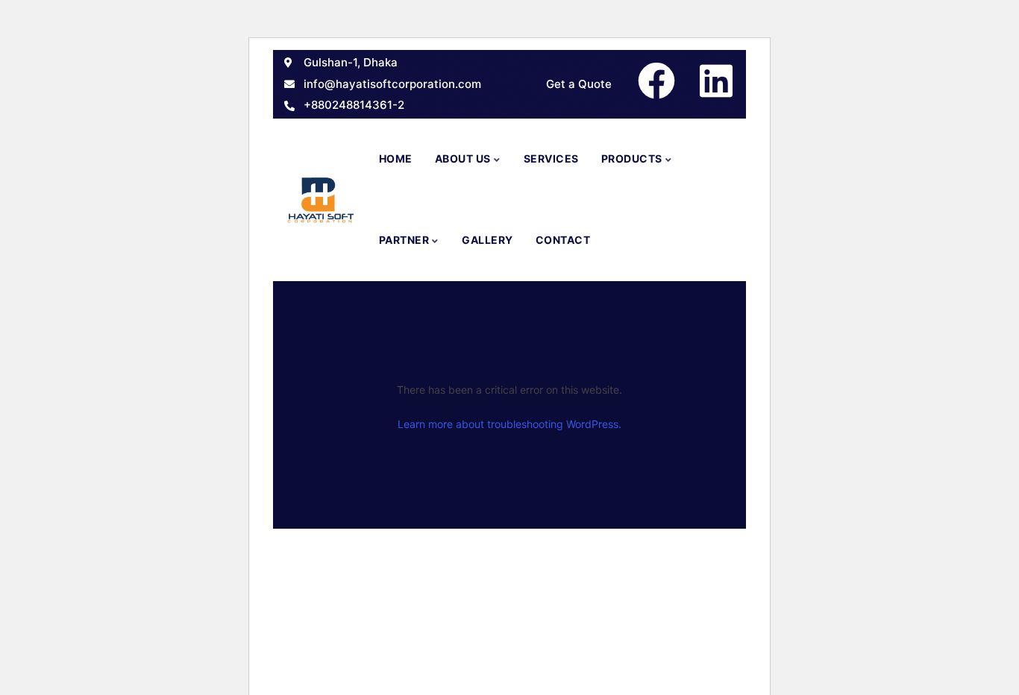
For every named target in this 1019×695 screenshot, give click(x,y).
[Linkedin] (716, 80)
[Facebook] (656, 80)
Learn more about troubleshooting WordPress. (509, 424)
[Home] (320, 199)
